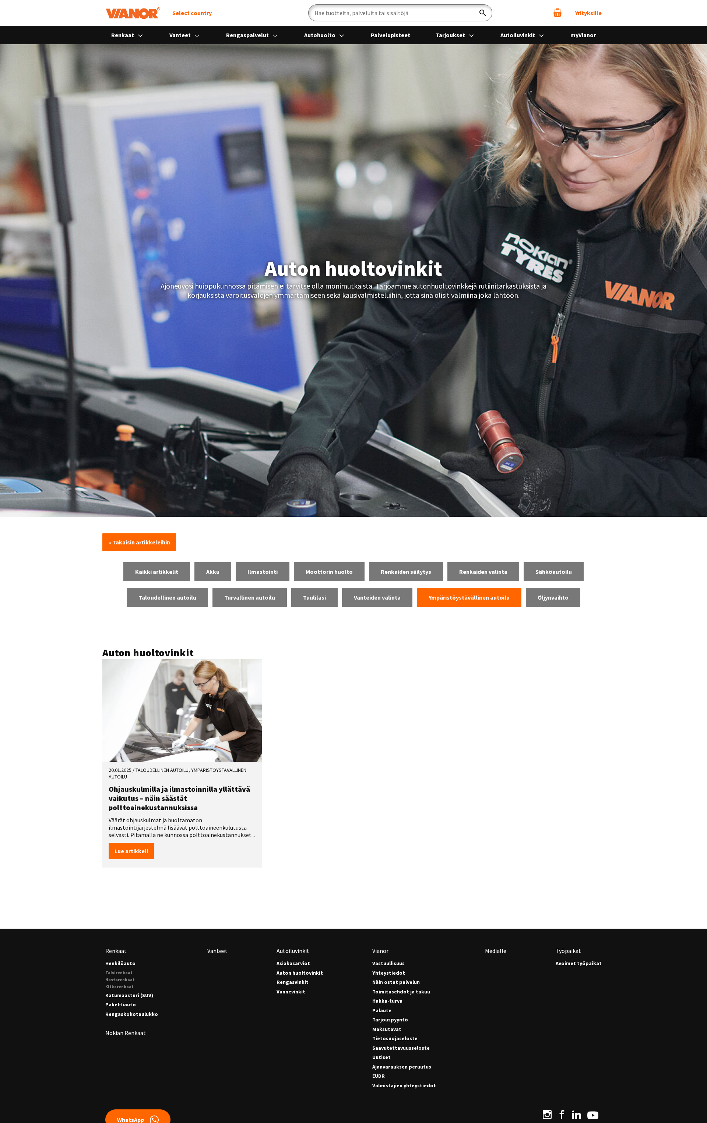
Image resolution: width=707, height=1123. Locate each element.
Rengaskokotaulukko (131, 1014)
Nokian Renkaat (125, 1033)
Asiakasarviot (293, 963)
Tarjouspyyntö (390, 1020)
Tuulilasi (314, 597)
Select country (192, 13)
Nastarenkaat (120, 979)
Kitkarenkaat (119, 986)
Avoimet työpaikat (579, 963)
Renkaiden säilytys (406, 571)
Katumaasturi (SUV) (129, 995)
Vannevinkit (291, 992)
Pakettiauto (120, 1005)
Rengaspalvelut (248, 35)
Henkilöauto (120, 963)
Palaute (381, 1010)
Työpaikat (568, 950)
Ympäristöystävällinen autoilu (469, 597)
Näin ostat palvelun (396, 982)
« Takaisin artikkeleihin (139, 542)
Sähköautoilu (553, 571)
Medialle (495, 950)
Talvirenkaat (119, 972)
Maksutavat (386, 1029)
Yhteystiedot (388, 973)
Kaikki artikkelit (156, 571)
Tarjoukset (451, 35)
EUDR (378, 1076)
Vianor (380, 950)
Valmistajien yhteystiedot (404, 1086)
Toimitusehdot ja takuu (401, 992)
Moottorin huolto (329, 571)
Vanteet (180, 35)
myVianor (583, 35)
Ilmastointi (262, 571)
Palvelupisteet (390, 35)
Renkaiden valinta (483, 571)
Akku (212, 571)
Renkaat (123, 35)
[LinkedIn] (576, 1114)
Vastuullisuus (388, 963)
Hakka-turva (387, 1001)
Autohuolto (320, 35)
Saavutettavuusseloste (401, 1048)
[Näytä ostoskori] (557, 13)
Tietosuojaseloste (395, 1038)
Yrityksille (588, 13)
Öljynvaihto (553, 597)
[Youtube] (593, 1114)
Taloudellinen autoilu (167, 597)
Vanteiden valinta (377, 597)
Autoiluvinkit (518, 35)
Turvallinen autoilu (249, 597)
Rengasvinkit (293, 982)
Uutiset (381, 1057)
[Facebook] (561, 1114)
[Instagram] (547, 1114)
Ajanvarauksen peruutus (401, 1067)
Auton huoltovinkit (300, 973)
